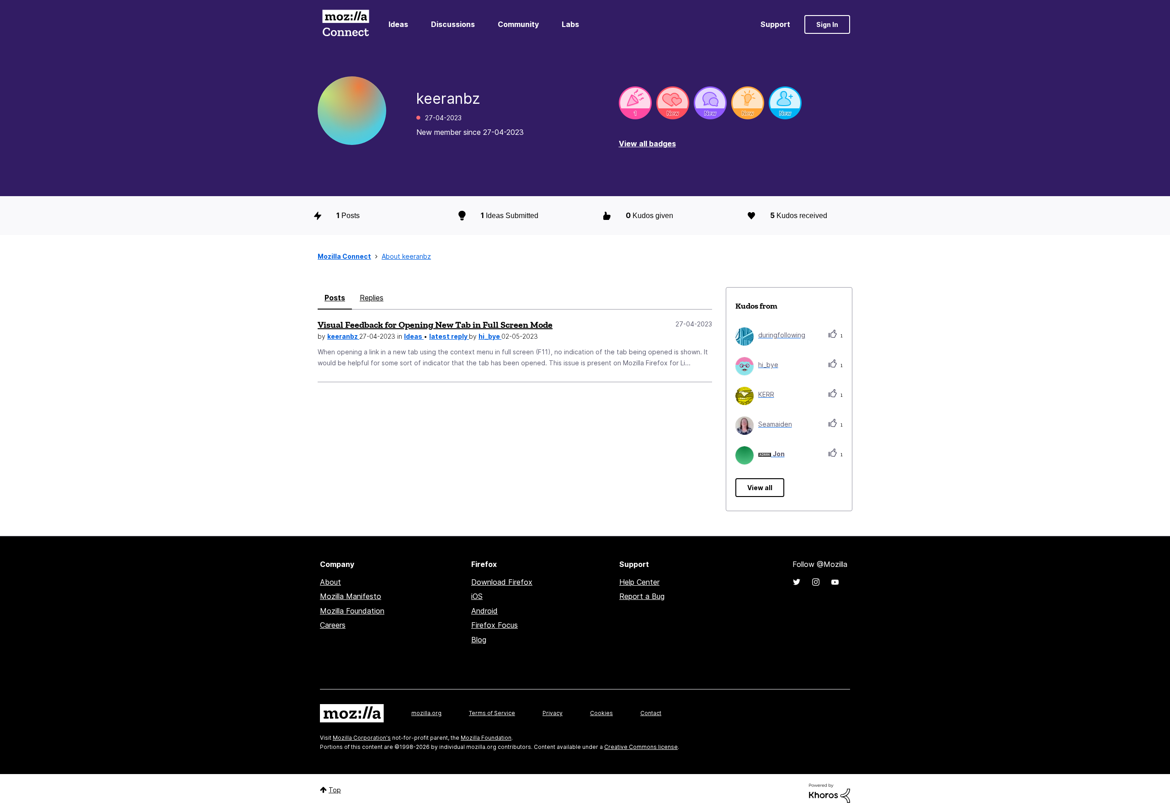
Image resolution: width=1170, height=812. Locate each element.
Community (518, 24)
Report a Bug (642, 596)
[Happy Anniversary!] (635, 102)
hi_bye (490, 336)
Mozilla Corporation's (362, 737)
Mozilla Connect (345, 24)
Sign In (827, 24)
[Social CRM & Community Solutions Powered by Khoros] (829, 792)
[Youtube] (835, 582)
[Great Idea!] (747, 102)
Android (484, 610)
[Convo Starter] (710, 102)
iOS (477, 596)
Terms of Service (492, 713)
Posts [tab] (334, 297)
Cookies (601, 713)
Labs (570, 24)
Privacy (552, 713)
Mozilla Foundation (352, 610)
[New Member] (785, 102)
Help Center (639, 582)
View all (759, 487)
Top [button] (335, 790)
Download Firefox (501, 582)
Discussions (453, 24)
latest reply (449, 336)
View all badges (647, 143)
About (330, 582)
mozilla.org (426, 713)
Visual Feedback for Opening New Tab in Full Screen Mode (435, 324)
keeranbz (343, 336)
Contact (650, 713)
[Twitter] (796, 582)
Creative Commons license (641, 746)
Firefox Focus (494, 625)
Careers (333, 625)
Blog (478, 639)
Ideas (398, 24)
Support (775, 24)
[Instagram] (816, 582)
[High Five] (672, 102)
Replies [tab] (371, 297)
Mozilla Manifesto (350, 596)
